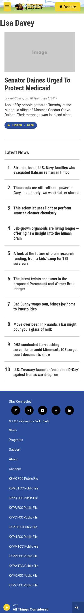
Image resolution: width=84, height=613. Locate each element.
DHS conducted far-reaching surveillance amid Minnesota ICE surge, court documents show (45, 349)
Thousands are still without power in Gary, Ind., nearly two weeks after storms (46, 190)
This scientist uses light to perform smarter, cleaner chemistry (42, 210)
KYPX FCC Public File (23, 575)
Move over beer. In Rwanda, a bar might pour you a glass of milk (45, 327)
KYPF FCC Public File (23, 527)
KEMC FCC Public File (23, 478)
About (13, 459)
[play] (7, 607)
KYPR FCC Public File (23, 556)
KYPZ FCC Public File (23, 585)
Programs (16, 440)
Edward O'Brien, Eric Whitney (22, 98)
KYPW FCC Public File (23, 566)
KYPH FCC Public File (23, 537)
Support (14, 449)
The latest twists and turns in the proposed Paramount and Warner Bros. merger (44, 283)
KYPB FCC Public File (23, 508)
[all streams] (78, 607)
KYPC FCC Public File (23, 517)
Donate (69, 7)
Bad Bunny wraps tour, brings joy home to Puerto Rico (44, 306)
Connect (15, 469)
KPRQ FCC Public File (23, 498)
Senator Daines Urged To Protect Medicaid (37, 84)
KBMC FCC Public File (23, 488)
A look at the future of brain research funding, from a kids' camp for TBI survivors (43, 258)
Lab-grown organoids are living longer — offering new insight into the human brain (46, 233)
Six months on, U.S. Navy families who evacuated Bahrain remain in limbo (44, 170)
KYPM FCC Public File (23, 546)
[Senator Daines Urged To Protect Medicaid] (39, 52)
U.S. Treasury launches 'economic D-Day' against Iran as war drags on (46, 372)
